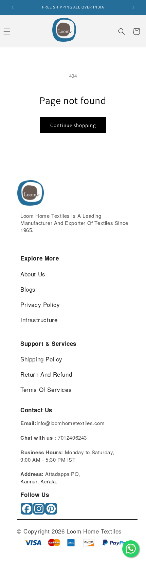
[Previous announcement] (12, 7)
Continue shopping (73, 125)
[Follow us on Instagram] (39, 511)
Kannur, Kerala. (38, 481)
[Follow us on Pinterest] (52, 511)
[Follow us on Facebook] (27, 511)
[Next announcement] (133, 7)
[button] (121, 31)
